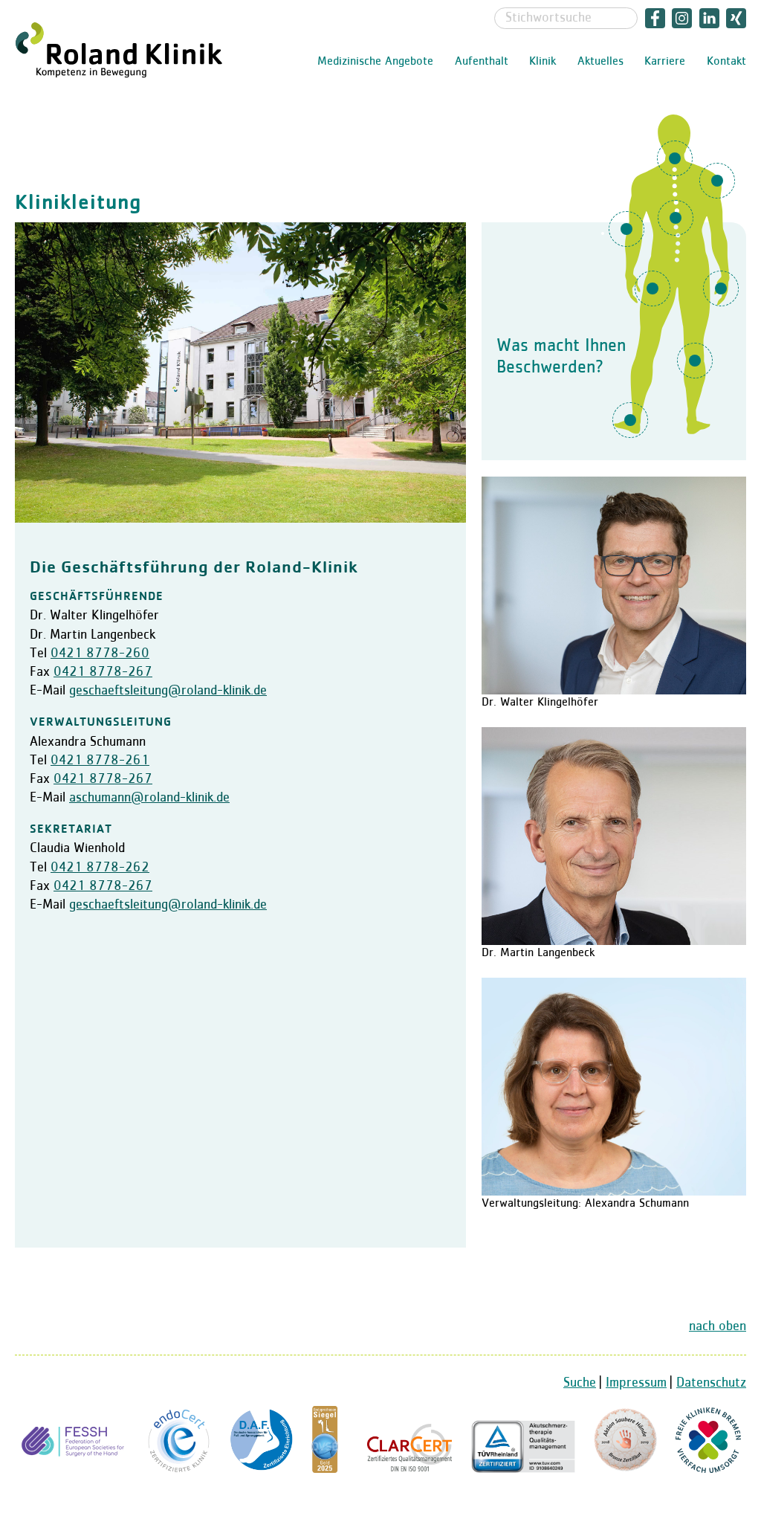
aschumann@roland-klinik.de (149, 797)
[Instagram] (682, 18)
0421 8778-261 (100, 760)
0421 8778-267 (103, 672)
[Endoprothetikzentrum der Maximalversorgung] (179, 1469)
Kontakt (726, 62)
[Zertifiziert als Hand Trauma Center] (75, 1469)
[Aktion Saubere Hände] (625, 1469)
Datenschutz (711, 1383)
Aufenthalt (481, 62)
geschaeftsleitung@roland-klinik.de (168, 690)
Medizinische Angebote (375, 62)
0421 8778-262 (100, 867)
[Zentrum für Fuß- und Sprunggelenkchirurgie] (261, 1469)
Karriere (664, 62)
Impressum (636, 1383)
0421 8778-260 (100, 653)
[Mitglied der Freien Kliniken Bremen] (708, 1469)
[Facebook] (655, 18)
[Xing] (735, 18)
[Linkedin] (709, 18)
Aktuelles (600, 62)
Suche (579, 1383)
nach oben (717, 1326)
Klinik (542, 62)
